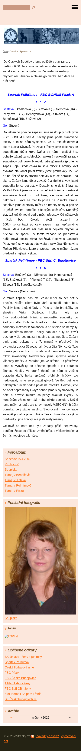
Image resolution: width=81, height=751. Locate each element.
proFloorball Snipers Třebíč (23, 694)
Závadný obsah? (47, 736)
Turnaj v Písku (14, 490)
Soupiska (11, 469)
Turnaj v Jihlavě (15, 480)
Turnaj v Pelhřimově (18, 485)
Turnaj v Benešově (17, 474)
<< (11, 717)
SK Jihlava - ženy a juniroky (23, 656)
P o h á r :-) (12, 464)
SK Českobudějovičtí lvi (21, 699)
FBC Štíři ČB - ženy (18, 688)
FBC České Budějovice (20, 678)
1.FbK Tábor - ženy (17, 683)
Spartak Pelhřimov (17, 662)
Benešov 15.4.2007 (18, 459)
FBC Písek (12, 672)
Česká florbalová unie (19, 667)
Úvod (5, 51)
